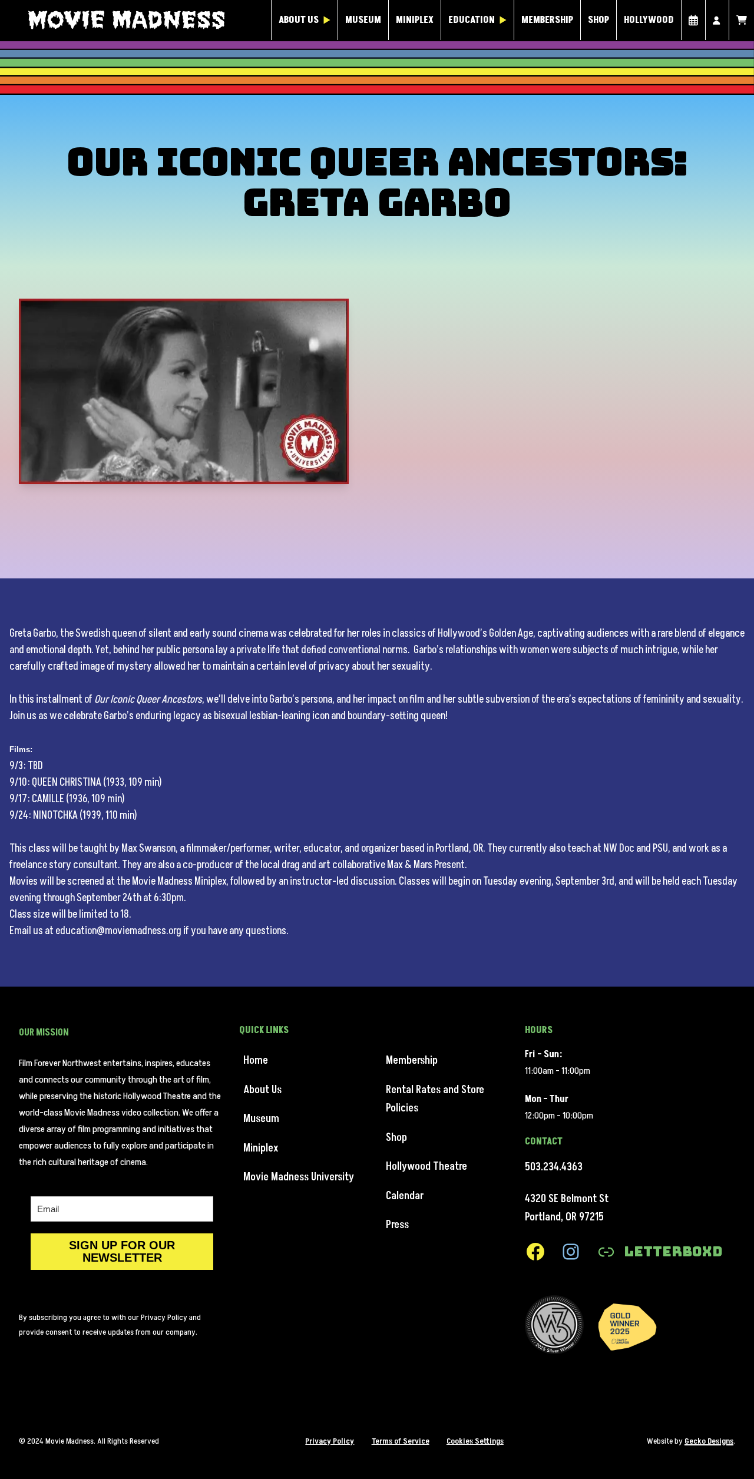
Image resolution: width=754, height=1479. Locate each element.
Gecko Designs (708, 1441)
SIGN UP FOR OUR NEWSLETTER (122, 1251)
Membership (547, 20)
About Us (299, 20)
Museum (363, 20)
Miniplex (415, 20)
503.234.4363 (554, 1167)
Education (471, 20)
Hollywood (649, 20)
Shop (598, 20)
